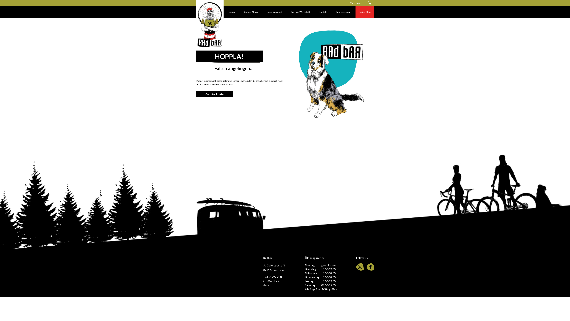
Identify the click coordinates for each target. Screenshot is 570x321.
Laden (232, 11)
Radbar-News (250, 11)
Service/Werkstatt (300, 11)
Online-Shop (364, 11)
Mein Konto (356, 2)
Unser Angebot (274, 11)
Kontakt (323, 11)
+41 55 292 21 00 (273, 277)
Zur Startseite (214, 94)
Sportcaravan (343, 11)
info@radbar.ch (272, 281)
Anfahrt (268, 285)
